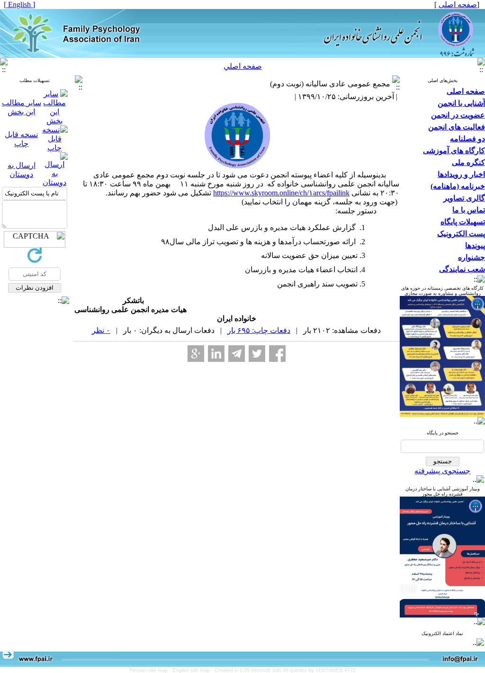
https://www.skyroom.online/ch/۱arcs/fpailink (281, 193)
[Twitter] (257, 353)
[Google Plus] (196, 353)
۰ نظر (101, 330)
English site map (191, 670)
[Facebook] (277, 353)
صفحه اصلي (243, 66)
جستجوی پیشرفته (442, 471)
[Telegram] (236, 353)
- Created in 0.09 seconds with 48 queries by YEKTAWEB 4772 (283, 670)
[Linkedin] (216, 353)
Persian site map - (150, 670)
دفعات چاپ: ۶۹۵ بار (258, 330)
